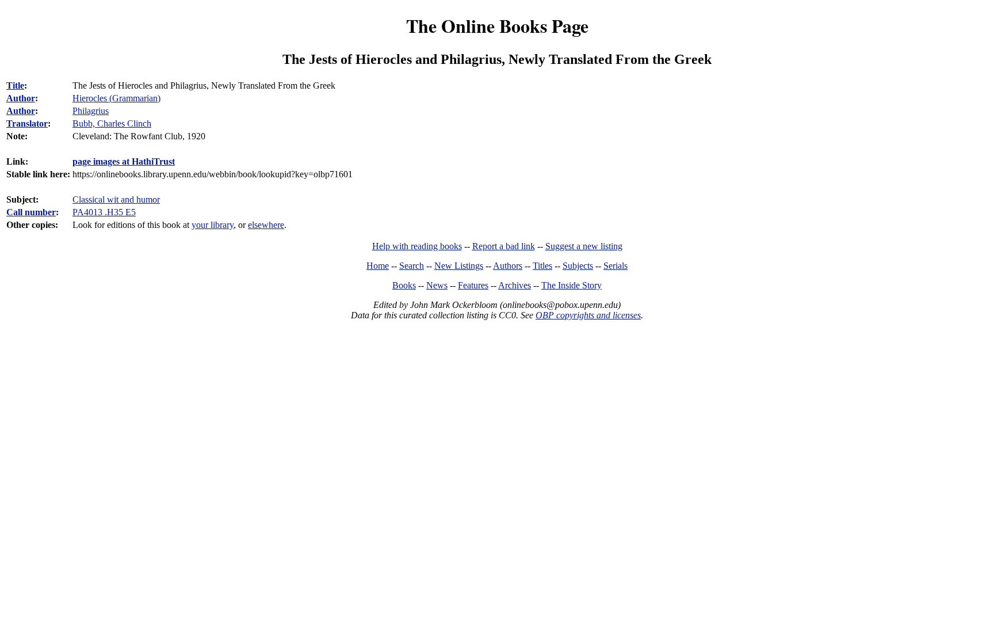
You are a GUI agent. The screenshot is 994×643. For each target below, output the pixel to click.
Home (377, 266)
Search (411, 266)
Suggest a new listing (583, 246)
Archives (514, 285)
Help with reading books (417, 246)
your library (213, 225)
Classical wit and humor (116, 199)
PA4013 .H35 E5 (104, 212)
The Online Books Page (497, 25)
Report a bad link (503, 246)
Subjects (578, 266)
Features (473, 285)
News (437, 285)
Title (15, 85)
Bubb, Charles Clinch (111, 123)
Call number (31, 212)
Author (20, 98)
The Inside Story (571, 285)
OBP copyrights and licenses (588, 315)
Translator (27, 123)
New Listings (458, 266)
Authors (507, 266)
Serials (615, 266)
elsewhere (266, 225)
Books (404, 285)
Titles (542, 266)
